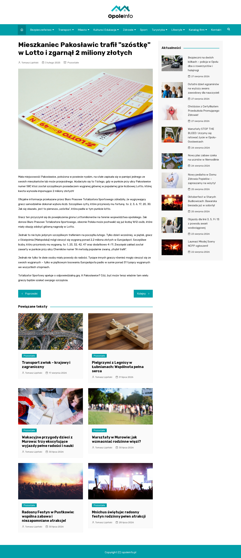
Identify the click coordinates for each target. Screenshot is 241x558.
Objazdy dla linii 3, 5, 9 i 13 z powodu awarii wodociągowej (203, 223)
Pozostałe (73, 62)
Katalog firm (196, 30)
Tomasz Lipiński (30, 62)
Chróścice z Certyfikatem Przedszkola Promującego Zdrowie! (203, 111)
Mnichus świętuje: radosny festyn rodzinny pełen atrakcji (119, 514)
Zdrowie (128, 30)
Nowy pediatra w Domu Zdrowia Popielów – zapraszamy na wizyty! (202, 179)
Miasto (82, 30)
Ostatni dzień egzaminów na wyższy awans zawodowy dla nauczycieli (203, 88)
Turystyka (158, 30)
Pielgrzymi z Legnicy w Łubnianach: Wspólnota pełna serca (118, 366)
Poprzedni (31, 293)
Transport (64, 30)
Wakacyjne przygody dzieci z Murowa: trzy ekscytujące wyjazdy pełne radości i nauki (48, 441)
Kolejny (141, 293)
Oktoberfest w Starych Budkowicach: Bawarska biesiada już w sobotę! (202, 201)
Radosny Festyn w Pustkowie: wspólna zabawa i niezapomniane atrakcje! (48, 516)
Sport (143, 30)
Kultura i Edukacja (105, 30)
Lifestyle (176, 30)
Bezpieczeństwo (41, 30)
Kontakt (216, 30)
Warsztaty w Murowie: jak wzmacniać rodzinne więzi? (116, 439)
